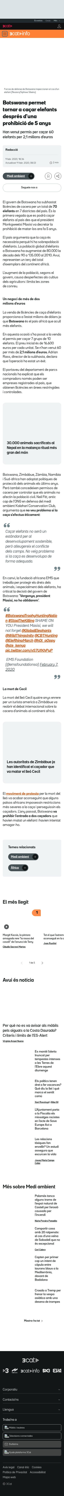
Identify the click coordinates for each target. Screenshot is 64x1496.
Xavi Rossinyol (42, 1102)
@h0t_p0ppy (44, 640)
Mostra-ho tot (32, 1321)
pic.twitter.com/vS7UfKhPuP (29, 650)
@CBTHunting (46, 635)
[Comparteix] (57, 176)
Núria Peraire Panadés (46, 1221)
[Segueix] (31, 176)
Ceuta (48, 21)
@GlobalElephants (36, 630)
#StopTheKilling (21, 621)
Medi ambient (16, 176)
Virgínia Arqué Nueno (13, 1041)
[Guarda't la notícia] (48, 176)
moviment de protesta (22, 793)
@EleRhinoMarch (19, 640)
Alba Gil (54, 1102)
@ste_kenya (15, 645)
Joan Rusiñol (50, 943)
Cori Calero (40, 1250)
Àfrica (15, 867)
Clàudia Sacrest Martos (14, 947)
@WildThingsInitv (19, 635)
